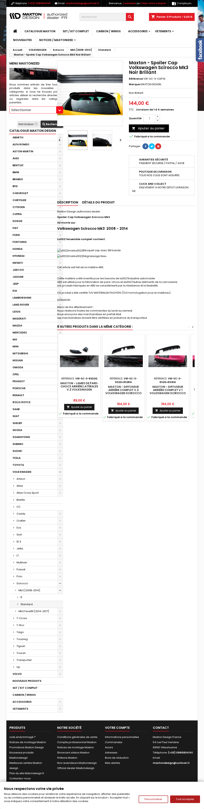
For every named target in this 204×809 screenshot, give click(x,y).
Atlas (20, 486)
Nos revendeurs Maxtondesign (77, 763)
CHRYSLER (19, 200)
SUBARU (18, 444)
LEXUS (17, 312)
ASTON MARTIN (23, 151)
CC (19, 507)
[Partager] (145, 146)
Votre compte (117, 727)
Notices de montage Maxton (27, 742)
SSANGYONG (21, 437)
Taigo (20, 632)
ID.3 (19, 541)
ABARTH (18, 137)
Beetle (21, 500)
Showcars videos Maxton (73, 752)
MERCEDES (20, 332)
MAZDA (17, 325)
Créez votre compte (153, 3)
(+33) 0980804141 (39, 3)
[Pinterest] (158, 146)
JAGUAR (18, 277)
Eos (19, 528)
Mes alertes (112, 763)
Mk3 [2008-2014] (29, 590)
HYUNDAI (19, 256)
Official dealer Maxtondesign (75, 768)
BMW (16, 172)
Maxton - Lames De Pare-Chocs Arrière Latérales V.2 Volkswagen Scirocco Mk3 (79, 388)
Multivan (22, 562)
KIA (15, 291)
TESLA (17, 458)
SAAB (16, 409)
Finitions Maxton (67, 758)
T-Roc (20, 625)
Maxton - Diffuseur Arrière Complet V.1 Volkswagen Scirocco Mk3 (168, 391)
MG (15, 339)
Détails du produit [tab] (98, 202)
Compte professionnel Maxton (76, 742)
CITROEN (19, 207)
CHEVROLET (20, 193)
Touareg (22, 639)
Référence (136, 79)
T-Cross (22, 618)
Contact (161, 727)
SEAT (16, 416)
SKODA (17, 430)
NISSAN (18, 360)
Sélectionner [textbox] (21, 110)
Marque (134, 84)
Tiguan (21, 646)
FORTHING (20, 242)
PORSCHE (19, 388)
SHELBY (17, 423)
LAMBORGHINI (22, 298)
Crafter (21, 521)
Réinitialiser (27, 124)
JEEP (16, 284)
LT (18, 555)
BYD (15, 186)
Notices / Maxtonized (56, 40)
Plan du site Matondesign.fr (26, 773)
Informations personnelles (122, 737)
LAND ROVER (21, 305)
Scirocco (22, 583)
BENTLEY (18, 165)
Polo (19, 576)
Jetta (20, 548)
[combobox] (36, 109)
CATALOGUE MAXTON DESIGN (32, 130)
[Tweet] (152, 146)
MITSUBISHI (20, 353)
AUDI (16, 158)
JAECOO (18, 270)
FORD (16, 235)
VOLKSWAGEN (22, 472)
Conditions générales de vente (77, 737)
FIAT (15, 228)
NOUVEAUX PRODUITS (27, 681)
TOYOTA (18, 465)
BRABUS (18, 179)
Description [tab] (67, 202)
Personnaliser (153, 799)
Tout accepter (185, 799)
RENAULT (18, 395)
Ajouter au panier (148, 128)
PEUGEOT (19, 381)
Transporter (24, 660)
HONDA (18, 249)
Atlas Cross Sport (28, 493)
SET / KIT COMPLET (76, 31)
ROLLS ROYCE (21, 402)
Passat (21, 569)
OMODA (18, 367)
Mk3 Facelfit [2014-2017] (34, 611)
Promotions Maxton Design (26, 747)
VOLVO (17, 674)
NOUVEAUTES (22, 40)
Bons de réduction (117, 758)
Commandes (113, 742)
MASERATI (19, 318)
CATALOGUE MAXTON (40, 31)
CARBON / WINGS (108, 31)
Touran (21, 653)
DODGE (17, 221)
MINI (16, 346)
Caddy (21, 514)
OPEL (16, 374)
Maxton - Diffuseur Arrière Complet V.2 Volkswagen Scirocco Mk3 (123, 391)
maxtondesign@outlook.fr (82, 3)
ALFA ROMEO (21, 144)
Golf (19, 534)
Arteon (21, 479)
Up (18, 667)
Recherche (53, 124)
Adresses (111, 752)
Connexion (129, 3)
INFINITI (18, 263)
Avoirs (109, 747)
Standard (27, 604)
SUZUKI (17, 451)
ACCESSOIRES (138, 31)
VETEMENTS (163, 31)
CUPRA (17, 214)
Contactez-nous (20, 778)
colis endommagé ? (22, 737)
